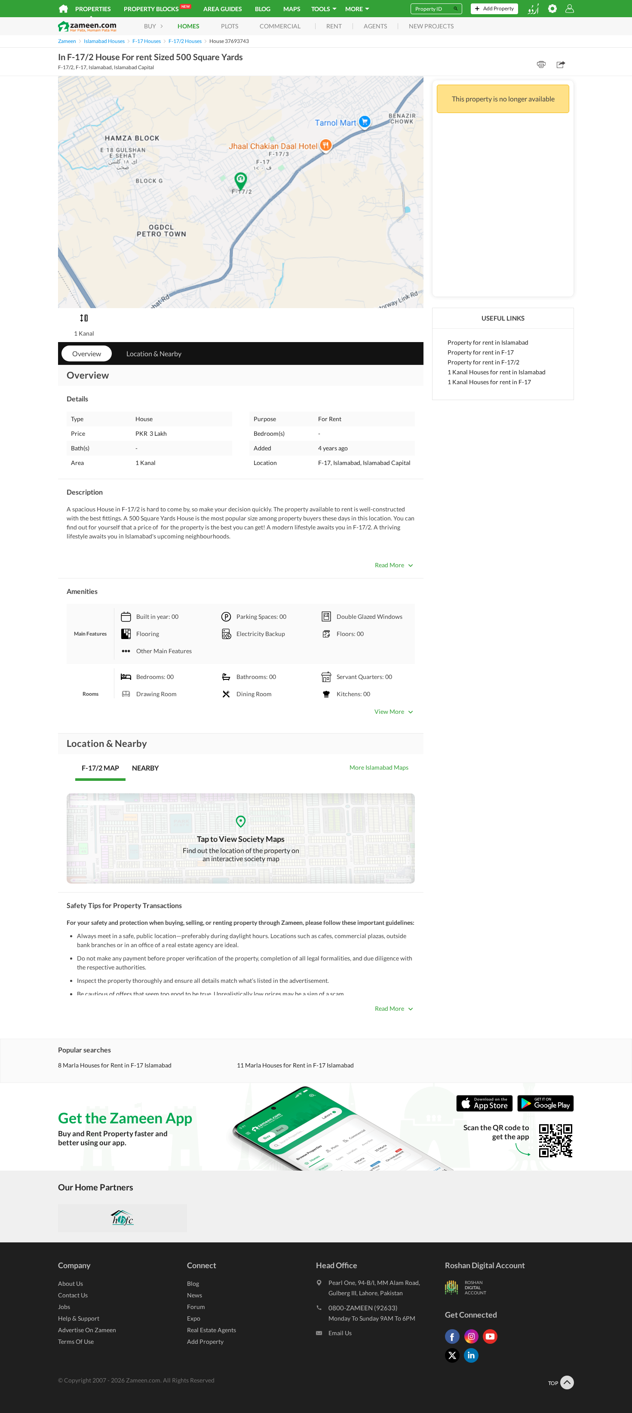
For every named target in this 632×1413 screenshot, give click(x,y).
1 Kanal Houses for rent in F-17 (489, 381)
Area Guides (222, 8)
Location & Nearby (153, 353)
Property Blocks (157, 8)
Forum (196, 1306)
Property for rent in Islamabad (488, 342)
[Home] (63, 8)
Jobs (64, 1306)
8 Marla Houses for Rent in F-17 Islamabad (115, 1065)
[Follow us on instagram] (473, 1343)
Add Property (205, 1341)
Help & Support (78, 1318)
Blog (262, 8)
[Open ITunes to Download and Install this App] (486, 1109)
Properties (93, 8)
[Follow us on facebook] (454, 1343)
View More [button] (389, 711)
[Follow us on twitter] (454, 1362)
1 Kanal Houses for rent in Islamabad (497, 372)
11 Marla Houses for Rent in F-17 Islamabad (295, 1065)
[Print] (541, 64)
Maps (292, 8)
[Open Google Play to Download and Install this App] (545, 1109)
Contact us (73, 1295)
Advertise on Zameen (87, 1329)
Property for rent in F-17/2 (483, 362)
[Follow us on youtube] (492, 1343)
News (194, 1295)
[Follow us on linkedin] (473, 1362)
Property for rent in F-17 (481, 352)
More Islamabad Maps (379, 767)
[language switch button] (533, 8)
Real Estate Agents (211, 1329)
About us (70, 1283)
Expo (193, 1318)
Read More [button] (389, 565)
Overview (86, 353)
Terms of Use (76, 1341)
